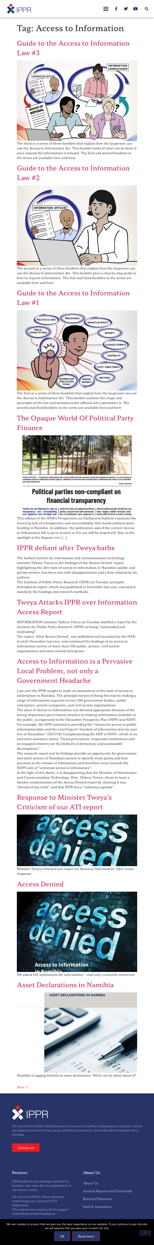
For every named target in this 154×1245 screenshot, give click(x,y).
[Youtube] (135, 9)
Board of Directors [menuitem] (97, 1198)
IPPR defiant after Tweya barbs (65, 547)
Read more (86, 1236)
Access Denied (40, 883)
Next (22, 1087)
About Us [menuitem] (90, 1183)
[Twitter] (126, 9)
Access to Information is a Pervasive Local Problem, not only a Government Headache (75, 670)
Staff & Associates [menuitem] (97, 1206)
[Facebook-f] (116, 9)
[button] (105, 6)
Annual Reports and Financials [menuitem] (107, 1190)
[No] (145, 1233)
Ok (62, 1236)
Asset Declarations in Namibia (65, 984)
